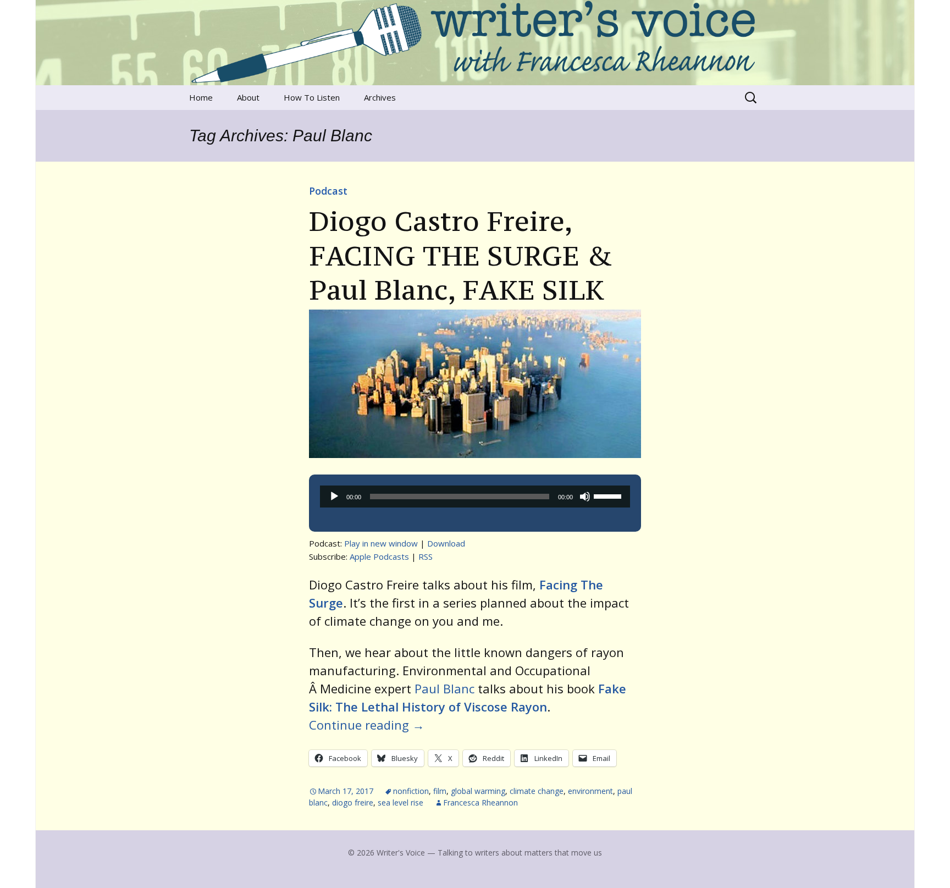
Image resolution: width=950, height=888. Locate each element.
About (248, 97)
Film (439, 791)
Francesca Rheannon (480, 802)
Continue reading (366, 724)
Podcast (328, 190)
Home (201, 97)
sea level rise (400, 802)
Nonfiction (411, 791)
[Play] (334, 496)
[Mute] (584, 496)
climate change (537, 791)
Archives (380, 97)
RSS (425, 556)
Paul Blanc (444, 688)
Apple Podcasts (379, 556)
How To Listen (312, 97)
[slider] (609, 495)
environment (590, 791)
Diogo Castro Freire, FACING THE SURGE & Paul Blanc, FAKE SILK (460, 255)
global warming (478, 791)
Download (446, 543)
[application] (475, 497)
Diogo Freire (352, 802)
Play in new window (381, 543)
